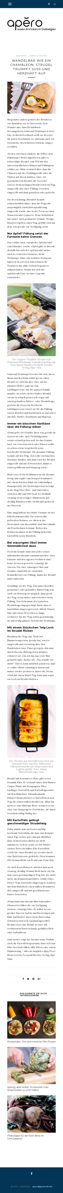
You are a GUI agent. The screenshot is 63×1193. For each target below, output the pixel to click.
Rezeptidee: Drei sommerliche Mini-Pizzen (31, 1041)
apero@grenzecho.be (42, 1186)
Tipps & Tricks (38, 56)
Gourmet (21, 56)
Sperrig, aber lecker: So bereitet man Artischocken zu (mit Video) (27, 1089)
